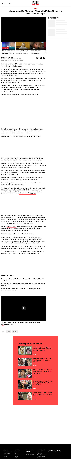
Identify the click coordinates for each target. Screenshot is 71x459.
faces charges (11, 227)
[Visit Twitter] (52, 451)
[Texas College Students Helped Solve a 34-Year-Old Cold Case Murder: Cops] (35, 396)
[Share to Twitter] (41, 58)
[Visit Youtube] (57, 451)
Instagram (17, 454)
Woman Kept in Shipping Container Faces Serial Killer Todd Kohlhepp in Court (20, 323)
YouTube (16, 456)
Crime (35, 9)
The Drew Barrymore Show (41, 457)
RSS (16, 457)
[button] (23, 308)
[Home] (35, 3)
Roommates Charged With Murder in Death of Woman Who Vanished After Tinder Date (23, 279)
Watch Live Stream (30, 454)
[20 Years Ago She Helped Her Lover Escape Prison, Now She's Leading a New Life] (35, 350)
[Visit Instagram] (54, 451)
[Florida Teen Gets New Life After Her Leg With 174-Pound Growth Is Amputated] (35, 384)
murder (15, 331)
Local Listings (29, 453)
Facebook (17, 452)
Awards (5, 454)
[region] (23, 308)
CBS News (39, 453)
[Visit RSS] (59, 451)
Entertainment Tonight (42, 454)
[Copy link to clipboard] (44, 58)
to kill (29, 73)
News (3, 3)
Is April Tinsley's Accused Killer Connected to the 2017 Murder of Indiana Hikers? (23, 284)
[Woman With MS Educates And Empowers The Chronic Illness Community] (35, 373)
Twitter (16, 453)
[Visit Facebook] (49, 451)
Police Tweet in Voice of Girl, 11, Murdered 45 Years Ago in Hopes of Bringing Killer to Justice (21, 289)
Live (10, 3)
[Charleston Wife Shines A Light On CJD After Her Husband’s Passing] (35, 362)
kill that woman (35, 136)
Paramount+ (39, 452)
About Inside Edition (8, 452)
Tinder (8, 331)
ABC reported (13, 174)
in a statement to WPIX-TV (27, 194)
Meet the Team (7, 453)
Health (35, 365)
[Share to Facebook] (37, 58)
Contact (5, 456)
